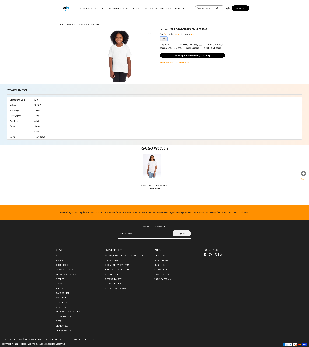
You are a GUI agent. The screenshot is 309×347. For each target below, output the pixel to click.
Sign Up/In (159, 256)
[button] (217, 8)
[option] (153, 174)
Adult (192, 34)
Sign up (181, 233)
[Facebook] (205, 254)
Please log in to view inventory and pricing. (192, 55)
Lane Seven (62, 293)
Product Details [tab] (17, 90)
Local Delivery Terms (117, 265)
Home (61, 25)
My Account (148, 8)
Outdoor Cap (63, 316)
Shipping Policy (114, 260)
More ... (179, 8)
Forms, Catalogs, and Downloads (124, 256)
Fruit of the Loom (66, 274)
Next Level (62, 302)
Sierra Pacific (64, 330)
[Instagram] (210, 254)
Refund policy (113, 279)
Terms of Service (114, 284)
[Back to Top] (304, 174)
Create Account (240, 8)
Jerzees (176, 34)
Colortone (62, 265)
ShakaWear (62, 326)
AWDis (59, 260)
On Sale (135, 8)
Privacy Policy (113, 274)
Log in (227, 8)
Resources (91, 339)
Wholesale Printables (31, 344)
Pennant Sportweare (68, 312)
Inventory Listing (115, 288)
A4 (57, 256)
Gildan (60, 284)
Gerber (60, 279)
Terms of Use (161, 274)
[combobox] (209, 8)
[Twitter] (221, 254)
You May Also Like (182, 62)
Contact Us (166, 8)
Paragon (61, 307)
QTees (59, 321)
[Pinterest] (216, 254)
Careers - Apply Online (118, 270)
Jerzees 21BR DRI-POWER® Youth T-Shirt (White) (82, 25)
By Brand (85, 8)
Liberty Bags (63, 298)
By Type (99, 8)
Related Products (166, 62)
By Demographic (117, 8)
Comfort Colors (65, 270)
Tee (165, 34)
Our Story (160, 265)
